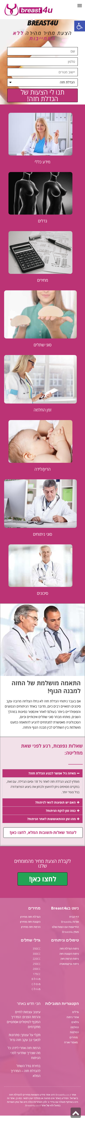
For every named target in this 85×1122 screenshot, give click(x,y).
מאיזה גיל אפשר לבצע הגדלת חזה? (52, 773)
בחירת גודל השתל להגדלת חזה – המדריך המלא (25, 1071)
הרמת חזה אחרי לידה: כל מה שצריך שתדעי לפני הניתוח (24, 1053)
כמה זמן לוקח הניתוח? (61, 811)
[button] (79, 26)
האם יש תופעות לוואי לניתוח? (55, 802)
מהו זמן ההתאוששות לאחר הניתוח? (51, 819)
